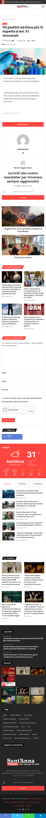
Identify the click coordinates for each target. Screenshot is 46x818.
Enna (23, 726)
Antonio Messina (15, 715)
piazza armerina (24, 734)
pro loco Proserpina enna (22, 738)
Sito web (5, 390)
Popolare (7, 484)
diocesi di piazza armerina (27, 723)
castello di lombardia (9, 719)
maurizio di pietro (8, 730)
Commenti (38, 484)
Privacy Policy (19, 806)
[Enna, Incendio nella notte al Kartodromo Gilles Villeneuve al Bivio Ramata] (8, 700)
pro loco (34, 734)
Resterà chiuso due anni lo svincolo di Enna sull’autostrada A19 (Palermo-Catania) (29, 503)
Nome (4, 373)
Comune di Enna (24, 719)
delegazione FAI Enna (9, 723)
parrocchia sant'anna (9, 734)
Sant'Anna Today (38, 798)
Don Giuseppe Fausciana (11, 726)
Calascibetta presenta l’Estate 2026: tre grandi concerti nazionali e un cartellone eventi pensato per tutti (12, 289)
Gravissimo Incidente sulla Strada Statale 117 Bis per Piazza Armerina (29, 493)
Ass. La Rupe (28, 715)
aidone (5, 715)
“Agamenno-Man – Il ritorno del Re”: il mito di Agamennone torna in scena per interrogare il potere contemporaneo (34, 609)
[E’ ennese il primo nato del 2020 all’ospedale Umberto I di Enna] (8, 526)
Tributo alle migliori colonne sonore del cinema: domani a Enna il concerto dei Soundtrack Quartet (33, 579)
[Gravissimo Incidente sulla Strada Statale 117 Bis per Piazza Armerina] (8, 494)
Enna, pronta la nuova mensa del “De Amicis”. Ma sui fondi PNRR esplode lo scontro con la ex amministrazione (11, 579)
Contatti (28, 806)
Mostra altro (22, 124)
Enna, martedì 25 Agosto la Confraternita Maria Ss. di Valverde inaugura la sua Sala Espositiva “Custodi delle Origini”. (11, 610)
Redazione (8, 41)
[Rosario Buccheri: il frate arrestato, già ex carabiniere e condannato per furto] (8, 515)
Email (4, 381)
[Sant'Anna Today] (23, 6)
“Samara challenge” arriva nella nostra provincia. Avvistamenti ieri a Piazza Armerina (29, 535)
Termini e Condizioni (34, 802)
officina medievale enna (24, 730)
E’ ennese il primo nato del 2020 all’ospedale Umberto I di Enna (29, 524)
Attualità (12, 19)
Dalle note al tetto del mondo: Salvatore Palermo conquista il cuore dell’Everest (11, 320)
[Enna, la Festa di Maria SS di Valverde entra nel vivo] (23, 700)
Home (6, 19)
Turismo (35, 738)
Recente (22, 484)
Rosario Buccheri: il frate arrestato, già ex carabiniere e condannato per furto (28, 514)
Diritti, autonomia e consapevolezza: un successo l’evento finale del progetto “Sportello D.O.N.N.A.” (34, 293)
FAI (29, 726)
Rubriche (14, 802)
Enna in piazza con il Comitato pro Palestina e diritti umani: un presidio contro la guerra (33, 321)
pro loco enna (7, 738)
